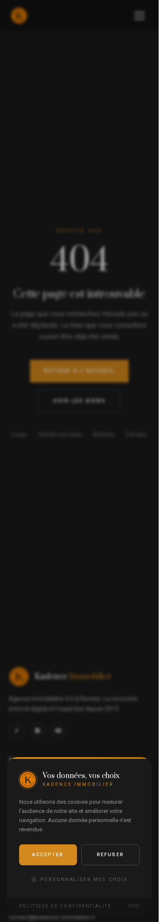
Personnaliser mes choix (84, 879)
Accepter (48, 854)
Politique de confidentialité (65, 906)
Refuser (110, 854)
